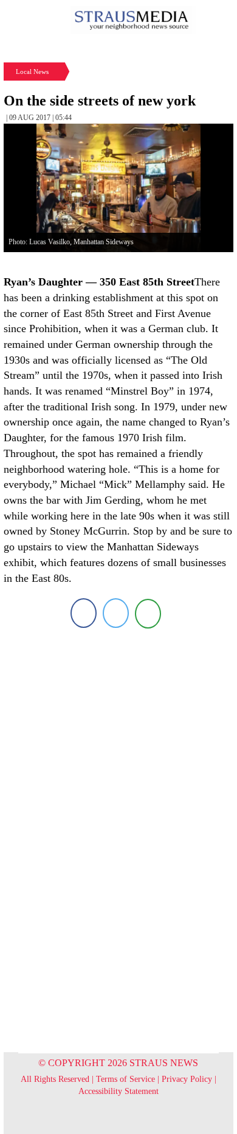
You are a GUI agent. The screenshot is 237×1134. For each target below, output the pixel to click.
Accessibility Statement (118, 1091)
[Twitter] (116, 613)
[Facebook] (83, 613)
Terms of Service (125, 1079)
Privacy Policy (187, 1079)
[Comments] (148, 613)
